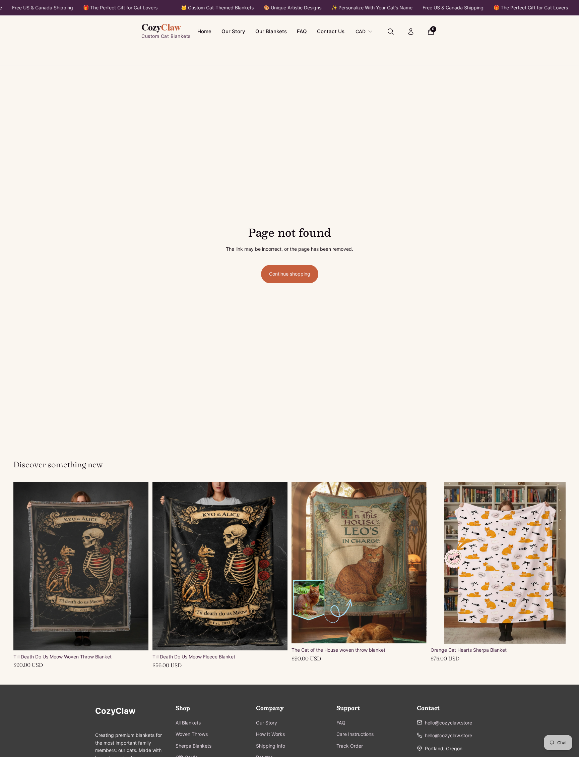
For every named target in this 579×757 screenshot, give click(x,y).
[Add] (138, 640)
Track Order (349, 746)
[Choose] (277, 640)
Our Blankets (271, 31)
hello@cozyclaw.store (448, 722)
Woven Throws (192, 734)
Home (204, 31)
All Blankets (188, 722)
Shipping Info (270, 746)
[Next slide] (138, 566)
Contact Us (330, 31)
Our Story (233, 31)
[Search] (390, 31)
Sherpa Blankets (193, 746)
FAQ (302, 31)
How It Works (270, 734)
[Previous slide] (23, 566)
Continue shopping (289, 274)
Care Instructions (355, 734)
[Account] (410, 31)
